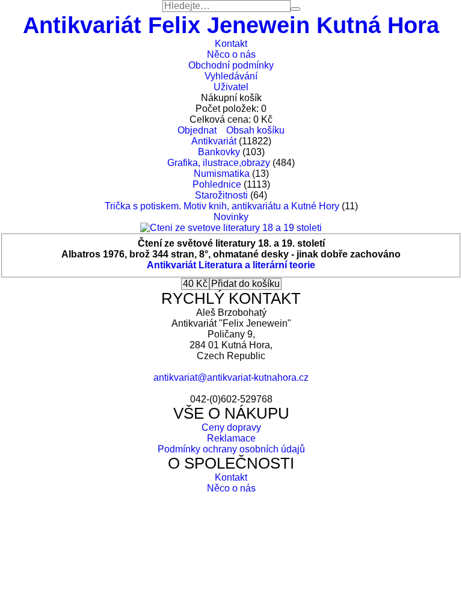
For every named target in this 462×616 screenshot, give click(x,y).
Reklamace (231, 438)
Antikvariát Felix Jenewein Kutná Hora (231, 25)
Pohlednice (216, 184)
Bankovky (219, 152)
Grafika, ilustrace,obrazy (218, 163)
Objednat (197, 130)
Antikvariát (213, 141)
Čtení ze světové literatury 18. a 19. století (231, 243)
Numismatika (222, 173)
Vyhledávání (231, 76)
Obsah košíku (255, 130)
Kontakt (231, 43)
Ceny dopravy (231, 427)
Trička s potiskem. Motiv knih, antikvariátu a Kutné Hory (222, 206)
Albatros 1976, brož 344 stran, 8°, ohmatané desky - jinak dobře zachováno (231, 254)
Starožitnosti (221, 195)
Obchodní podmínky (231, 65)
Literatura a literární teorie (257, 265)
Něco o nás (231, 54)
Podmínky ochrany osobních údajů (231, 449)
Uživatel (231, 87)
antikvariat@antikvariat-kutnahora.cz (231, 377)
